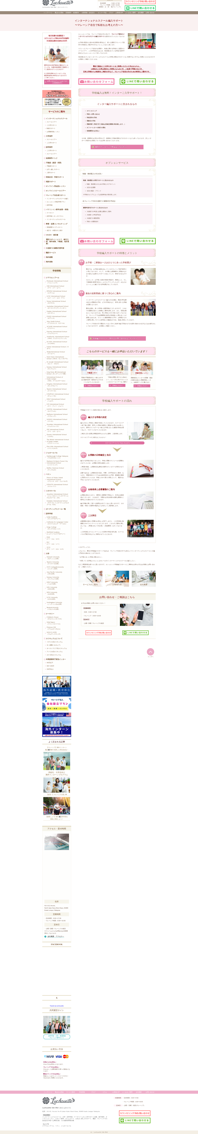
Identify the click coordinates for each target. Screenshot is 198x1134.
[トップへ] (150, 651)
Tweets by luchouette (57, 1006)
